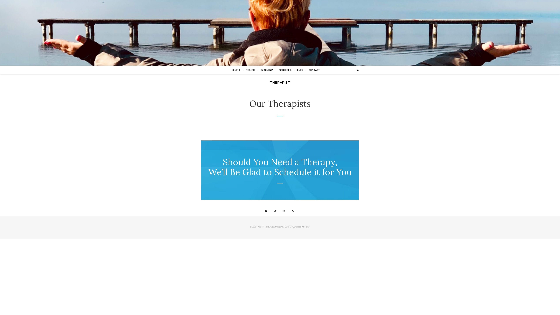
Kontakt (314, 70)
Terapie (250, 70)
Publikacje (285, 70)
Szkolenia (267, 70)
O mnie (236, 70)
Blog (300, 70)
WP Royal (306, 226)
